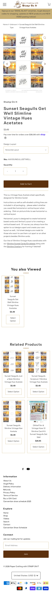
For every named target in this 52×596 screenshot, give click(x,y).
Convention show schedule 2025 (17, 501)
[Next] (45, 64)
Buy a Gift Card (9, 498)
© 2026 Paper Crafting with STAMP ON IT (21, 566)
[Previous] (7, 64)
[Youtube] (28, 469)
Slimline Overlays (14, 246)
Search (6, 522)
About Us (7, 481)
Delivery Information (12, 487)
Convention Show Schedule (15, 527)
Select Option (13, 319)
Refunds (7, 490)
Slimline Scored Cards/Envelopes (21, 244)
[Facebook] (23, 469)
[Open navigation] (5, 4)
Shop (5, 516)
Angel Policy (8, 484)
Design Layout (10, 144)
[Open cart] (49, 4)
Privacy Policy (9, 492)
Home (5, 24)
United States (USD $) (25, 575)
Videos (6, 519)
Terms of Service (10, 495)
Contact (6, 524)
